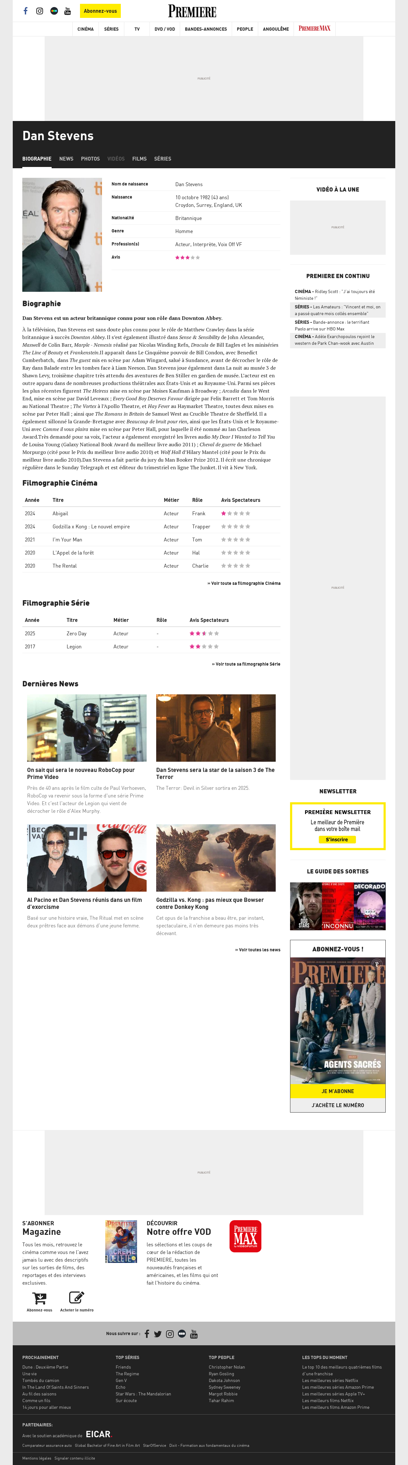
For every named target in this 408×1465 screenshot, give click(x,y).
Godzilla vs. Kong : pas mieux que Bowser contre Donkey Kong (210, 903)
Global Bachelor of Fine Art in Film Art (107, 1445)
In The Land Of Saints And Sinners (55, 1387)
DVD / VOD (165, 29)
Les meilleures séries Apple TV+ (333, 1393)
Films (139, 158)
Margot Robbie (223, 1393)
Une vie (29, 1373)
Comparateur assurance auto (47, 1445)
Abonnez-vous (100, 11)
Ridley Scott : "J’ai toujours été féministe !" (335, 295)
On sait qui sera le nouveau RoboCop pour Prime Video (81, 773)
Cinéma (85, 29)
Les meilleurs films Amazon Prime (335, 1407)
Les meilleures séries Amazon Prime (338, 1387)
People (245, 29)
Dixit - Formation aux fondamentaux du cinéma (209, 1445)
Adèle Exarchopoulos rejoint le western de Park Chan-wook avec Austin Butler (335, 341)
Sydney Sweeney (224, 1387)
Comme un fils (36, 1400)
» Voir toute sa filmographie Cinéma (244, 583)
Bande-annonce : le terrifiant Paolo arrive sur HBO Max (332, 325)
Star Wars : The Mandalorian (143, 1393)
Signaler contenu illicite (75, 1458)
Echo (120, 1387)
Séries (111, 29)
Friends (123, 1367)
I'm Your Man (67, 539)
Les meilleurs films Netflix (328, 1400)
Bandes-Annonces (206, 29)
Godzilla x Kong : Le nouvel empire (91, 526)
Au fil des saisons (39, 1393)
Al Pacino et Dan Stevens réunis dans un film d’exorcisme (84, 903)
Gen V (121, 1380)
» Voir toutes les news (257, 949)
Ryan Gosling (221, 1373)
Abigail (60, 513)
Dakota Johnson (224, 1380)
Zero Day (76, 633)
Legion (74, 646)
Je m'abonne (338, 1091)
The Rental (65, 566)
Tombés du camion (40, 1380)
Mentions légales (36, 1458)
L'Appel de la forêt (73, 552)
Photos (90, 158)
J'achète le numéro (338, 1105)
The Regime (127, 1373)
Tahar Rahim (221, 1400)
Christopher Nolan (227, 1367)
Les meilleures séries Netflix (330, 1380)
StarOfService (154, 1445)
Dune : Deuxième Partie (45, 1367)
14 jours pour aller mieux (46, 1407)
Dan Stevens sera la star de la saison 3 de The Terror (215, 773)
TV (137, 29)
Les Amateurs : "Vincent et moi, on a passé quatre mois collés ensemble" (338, 310)
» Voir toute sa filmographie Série (246, 664)
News (66, 158)
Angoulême (276, 29)
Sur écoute (126, 1400)
